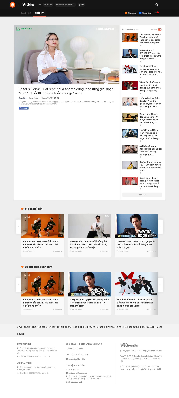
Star (19, 327)
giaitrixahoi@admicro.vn (78, 373)
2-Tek (119, 327)
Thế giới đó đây (64, 327)
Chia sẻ (24, 108)
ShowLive (23, 98)
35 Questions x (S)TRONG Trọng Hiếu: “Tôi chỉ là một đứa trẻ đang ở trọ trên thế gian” (136, 244)
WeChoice (48, 5)
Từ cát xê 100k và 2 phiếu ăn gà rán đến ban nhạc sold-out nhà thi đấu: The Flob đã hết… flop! (135, 302)
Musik (27, 327)
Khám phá (110, 327)
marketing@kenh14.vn (77, 359)
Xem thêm (142, 195)
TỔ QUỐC (55, 98)
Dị (125, 327)
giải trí (81, 5)
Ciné (34, 327)
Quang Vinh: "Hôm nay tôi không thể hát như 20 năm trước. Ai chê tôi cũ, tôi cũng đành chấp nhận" (88, 244)
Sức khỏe (77, 327)
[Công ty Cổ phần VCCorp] (129, 345)
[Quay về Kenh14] (12, 5)
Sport (100, 327)
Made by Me (90, 327)
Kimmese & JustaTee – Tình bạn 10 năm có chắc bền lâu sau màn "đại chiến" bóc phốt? (40, 244)
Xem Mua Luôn (148, 327)
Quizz (21, 334)
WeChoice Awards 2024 (65, 5)
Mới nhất (39, 13)
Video (159, 327)
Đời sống (42, 327)
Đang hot (26, 13)
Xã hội (52, 327)
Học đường (134, 327)
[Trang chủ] (28, 4)
